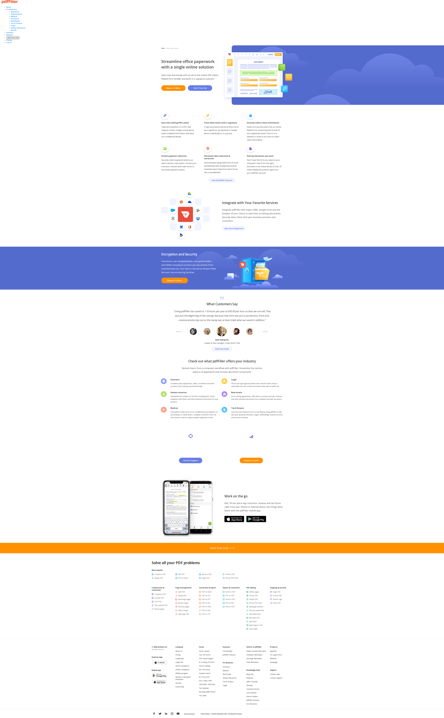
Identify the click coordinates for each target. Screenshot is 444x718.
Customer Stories (252, 689)
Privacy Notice (205, 714)
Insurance (15, 19)
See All (13, 30)
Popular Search (204, 673)
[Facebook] (154, 713)
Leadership (179, 658)
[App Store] (159, 682)
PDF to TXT (206, 614)
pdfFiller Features (229, 655)
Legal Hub (179, 662)
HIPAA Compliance (182, 669)
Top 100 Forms (205, 655)
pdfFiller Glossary (252, 700)
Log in (8, 42)
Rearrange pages (184, 599)
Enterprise (15, 12)
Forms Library (204, 651)
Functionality (227, 651)
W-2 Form (203, 677)
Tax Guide (203, 695)
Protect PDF (230, 574)
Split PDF (181, 592)
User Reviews (251, 693)
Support (9, 35)
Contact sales (275, 674)
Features (9, 32)
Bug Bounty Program (235, 714)
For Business (11, 9)
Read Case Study (222, 349)
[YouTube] (178, 713)
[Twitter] (160, 713)
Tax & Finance (16, 23)
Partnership (179, 687)
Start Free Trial (12, 37)
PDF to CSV (206, 595)
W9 (208, 677)
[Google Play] (159, 675)
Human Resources (18, 28)
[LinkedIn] (166, 713)
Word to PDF (207, 574)
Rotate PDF (253, 599)
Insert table (253, 629)
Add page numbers (256, 607)
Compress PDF (160, 574)
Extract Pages (183, 603)
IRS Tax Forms (204, 669)
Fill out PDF (253, 595)
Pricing (9, 40)
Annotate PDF (254, 618)
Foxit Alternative (252, 662)
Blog (248, 674)
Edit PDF (181, 574)
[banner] (10, 3)
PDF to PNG (206, 607)
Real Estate (15, 21)
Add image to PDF (256, 625)
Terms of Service (189, 714)
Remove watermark (256, 610)
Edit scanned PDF (161, 605)
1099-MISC (203, 684)
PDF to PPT (206, 599)
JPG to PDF (229, 603)
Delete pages (254, 592)
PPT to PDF (229, 595)
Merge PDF (158, 578)
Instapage (273, 662)
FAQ (252, 674)
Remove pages (183, 607)
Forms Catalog (204, 666)
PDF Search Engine (206, 658)
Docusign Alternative (254, 658)
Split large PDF (183, 614)
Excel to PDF (230, 599)
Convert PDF (159, 598)
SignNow (273, 651)
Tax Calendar (204, 688)
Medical (14, 16)
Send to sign (277, 599)
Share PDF (277, 603)
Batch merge (183, 610)
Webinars (249, 678)
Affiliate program (181, 673)
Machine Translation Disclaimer (183, 678)
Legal (13, 25)
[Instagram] (172, 713)
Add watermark (255, 614)
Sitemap (249, 685)
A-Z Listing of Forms (206, 662)
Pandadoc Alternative (254, 655)
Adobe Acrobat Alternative (256, 651)
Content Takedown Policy (219, 714)
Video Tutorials (252, 682)
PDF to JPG (206, 603)
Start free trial (200, 88)
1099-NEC (211, 684)
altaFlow (273, 658)
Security (178, 683)
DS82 (206, 681)
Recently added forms (207, 692)
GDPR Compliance (182, 666)
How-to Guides (252, 696)
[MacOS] (159, 662)
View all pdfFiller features (222, 180)
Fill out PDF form (231, 578)
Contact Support (190, 460)
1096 (210, 681)
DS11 (201, 681)
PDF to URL (206, 610)
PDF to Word (183, 578)
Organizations (16, 14)
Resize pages (159, 609)
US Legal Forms (276, 655)
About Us (178, 651)
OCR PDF (158, 601)
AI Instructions (251, 704)
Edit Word (252, 621)
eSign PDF (206, 578)
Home (8, 7)
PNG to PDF (230, 607)
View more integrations (233, 228)
